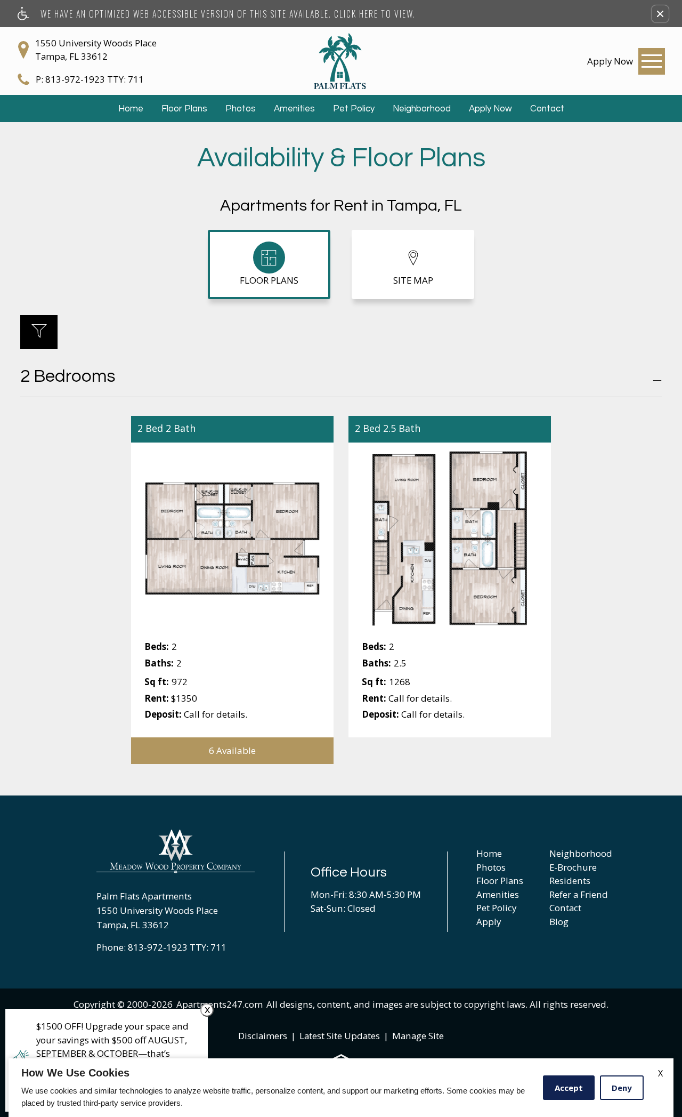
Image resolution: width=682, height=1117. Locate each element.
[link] (610, 61)
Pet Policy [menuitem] (496, 908)
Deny (622, 1087)
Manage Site (418, 1036)
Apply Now (490, 109)
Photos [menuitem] (491, 867)
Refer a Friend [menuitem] (578, 894)
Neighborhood (422, 109)
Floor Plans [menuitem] (499, 880)
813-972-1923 (94, 79)
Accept (569, 1087)
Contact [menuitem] (565, 908)
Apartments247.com (219, 1004)
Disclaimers (262, 1036)
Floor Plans (184, 109)
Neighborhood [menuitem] (580, 853)
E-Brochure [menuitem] (573, 867)
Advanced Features (39, 339)
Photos (240, 109)
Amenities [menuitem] (497, 894)
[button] (660, 13)
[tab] (269, 264)
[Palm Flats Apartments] (341, 61)
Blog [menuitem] (559, 921)
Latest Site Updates (339, 1036)
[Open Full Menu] (651, 61)
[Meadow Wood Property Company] (175, 852)
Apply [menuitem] (488, 921)
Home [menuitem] (489, 853)
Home (130, 109)
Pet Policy (354, 109)
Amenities (294, 109)
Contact (547, 109)
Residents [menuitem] (569, 880)
